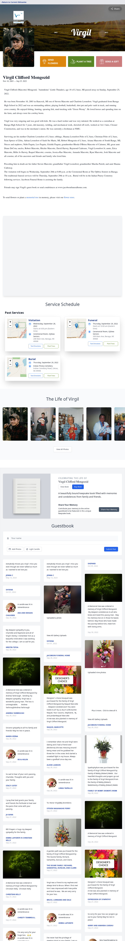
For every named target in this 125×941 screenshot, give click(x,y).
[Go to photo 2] (103, 666)
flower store (69, 197)
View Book (64, 487)
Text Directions (36, 346)
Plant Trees (51, 346)
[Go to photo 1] (102, 666)
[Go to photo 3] (104, 666)
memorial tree (32, 197)
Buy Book (78, 487)
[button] (16, 325)
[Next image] (119, 654)
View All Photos (62, 449)
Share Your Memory (109, 509)
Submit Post (111, 549)
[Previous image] (87, 654)
